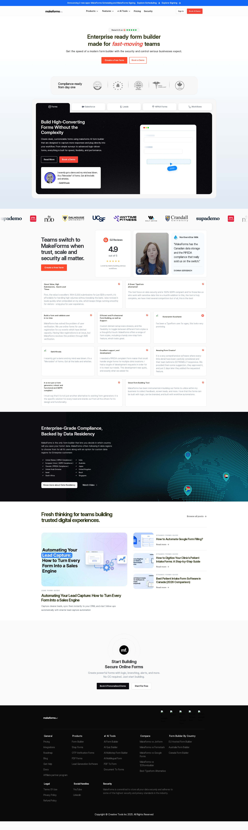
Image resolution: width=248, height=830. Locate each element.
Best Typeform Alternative (153, 771)
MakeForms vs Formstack (152, 747)
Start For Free (141, 686)
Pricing (137, 11)
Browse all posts (197, 516)
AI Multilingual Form (113, 758)
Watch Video (89, 485)
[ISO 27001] (138, 85)
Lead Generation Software (85, 764)
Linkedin (77, 795)
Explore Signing (171, 3)
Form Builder (78, 741)
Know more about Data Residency (59, 485)
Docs (46, 769)
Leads (125, 106)
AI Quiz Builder (111, 747)
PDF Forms (77, 758)
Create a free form (114, 60)
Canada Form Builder (178, 752)
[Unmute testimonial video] (139, 271)
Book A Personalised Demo (113, 686)
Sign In (181, 11)
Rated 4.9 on (117, 30)
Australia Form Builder (179, 747)
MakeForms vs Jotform (151, 741)
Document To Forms (114, 769)
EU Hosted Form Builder (180, 741)
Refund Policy (49, 800)
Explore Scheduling (148, 3)
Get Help (47, 764)
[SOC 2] (97, 85)
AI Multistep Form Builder (116, 752)
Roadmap (47, 752)
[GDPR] (118, 85)
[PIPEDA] (179, 85)
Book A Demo (194, 11)
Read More (49, 159)
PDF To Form (110, 764)
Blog (45, 758)
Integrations (49, 747)
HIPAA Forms (161, 106)
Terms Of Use (50, 789)
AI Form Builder (111, 741)
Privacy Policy (50, 795)
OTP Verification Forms (83, 752)
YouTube (77, 789)
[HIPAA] (159, 85)
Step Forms (77, 747)
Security (148, 11)
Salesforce (90, 106)
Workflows (197, 106)
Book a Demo (138, 60)
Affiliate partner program (55, 775)
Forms (54, 106)
